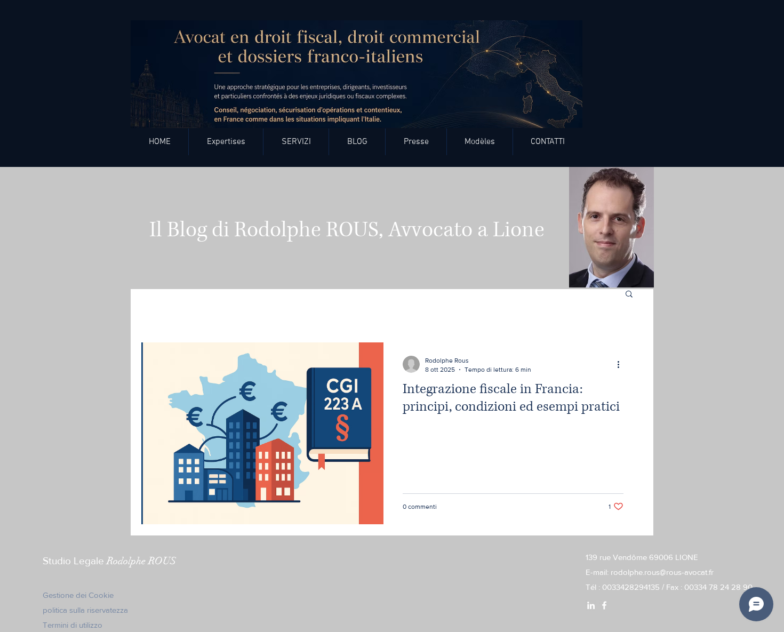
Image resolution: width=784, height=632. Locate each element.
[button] (296, 142)
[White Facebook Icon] (604, 605)
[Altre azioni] (621, 364)
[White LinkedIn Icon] (591, 605)
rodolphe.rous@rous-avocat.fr (662, 572)
